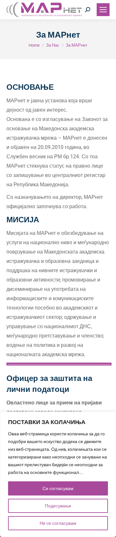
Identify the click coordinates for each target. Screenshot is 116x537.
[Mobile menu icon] (103, 9)
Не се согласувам (58, 523)
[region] (58, 474)
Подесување (58, 505)
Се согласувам (58, 488)
